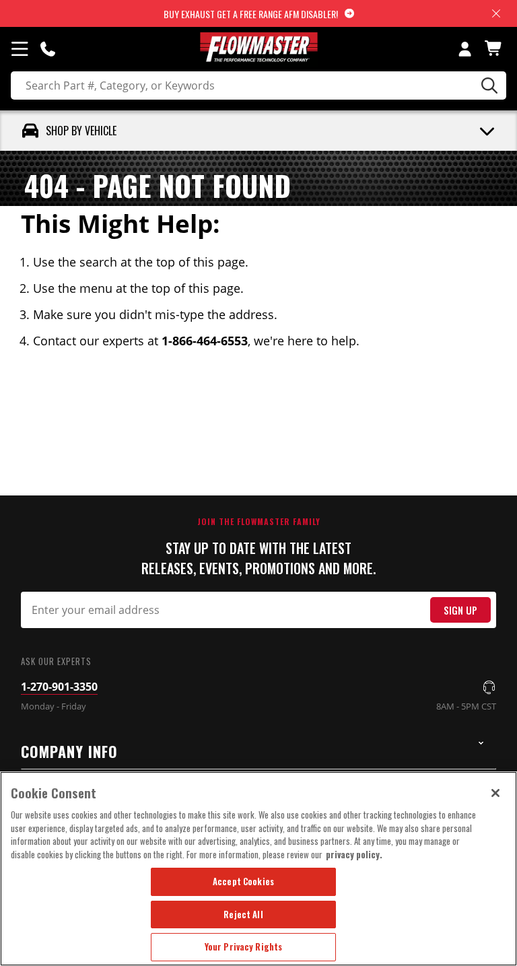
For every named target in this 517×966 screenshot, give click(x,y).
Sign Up (460, 610)
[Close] (495, 793)
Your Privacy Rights (243, 946)
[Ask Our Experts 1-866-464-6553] (47, 48)
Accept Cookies (243, 881)
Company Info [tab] (69, 751)
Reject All (243, 914)
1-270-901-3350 (59, 686)
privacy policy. (354, 854)
